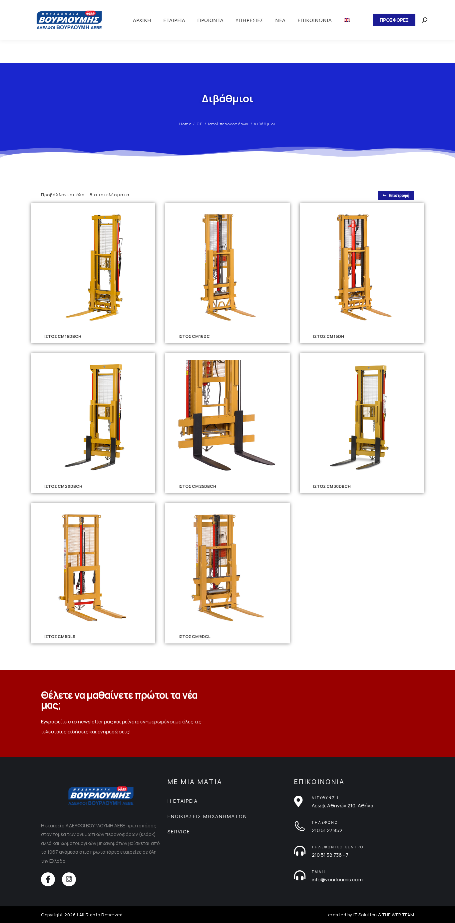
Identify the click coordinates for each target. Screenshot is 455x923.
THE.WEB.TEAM (398, 915)
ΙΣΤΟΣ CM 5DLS (59, 636)
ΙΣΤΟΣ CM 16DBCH (62, 336)
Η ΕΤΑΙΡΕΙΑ (183, 801)
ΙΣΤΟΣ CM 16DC (194, 336)
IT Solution (365, 915)
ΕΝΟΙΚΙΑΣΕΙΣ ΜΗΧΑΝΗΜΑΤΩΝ (207, 816)
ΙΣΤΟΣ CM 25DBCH (197, 486)
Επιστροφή (399, 195)
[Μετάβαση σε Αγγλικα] (346, 20)
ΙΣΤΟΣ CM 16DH (328, 336)
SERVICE (179, 831)
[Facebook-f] (48, 879)
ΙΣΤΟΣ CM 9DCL (195, 636)
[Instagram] (69, 879)
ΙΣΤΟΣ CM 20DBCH (63, 486)
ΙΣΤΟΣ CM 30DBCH (332, 486)
